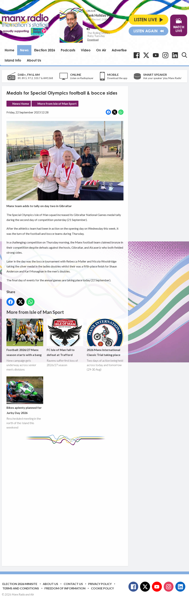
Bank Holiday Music (101, 15)
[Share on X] (114, 112)
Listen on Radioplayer (81, 78)
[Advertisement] (75, 503)
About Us (34, 60)
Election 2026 (44, 50)
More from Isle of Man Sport (57, 103)
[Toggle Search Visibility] (184, 55)
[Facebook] (137, 55)
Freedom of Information (64, 588)
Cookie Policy (102, 588)
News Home (20, 103)
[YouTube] (156, 55)
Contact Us (73, 584)
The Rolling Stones (98, 33)
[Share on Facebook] (108, 112)
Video (86, 50)
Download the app (117, 78)
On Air (101, 50)
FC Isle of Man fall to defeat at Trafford (61, 352)
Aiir (32, 594)
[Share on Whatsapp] (120, 112)
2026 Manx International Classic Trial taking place (103, 352)
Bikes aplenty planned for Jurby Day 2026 (24, 410)
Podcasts (68, 50)
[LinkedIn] (175, 55)
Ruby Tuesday (96, 35)
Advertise (119, 50)
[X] (146, 55)
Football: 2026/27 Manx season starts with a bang (24, 352)
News (24, 50)
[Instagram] (165, 55)
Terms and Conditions (20, 588)
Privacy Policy (100, 584)
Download (93, 39)
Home (9, 50)
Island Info (13, 60)
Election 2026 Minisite (19, 584)
